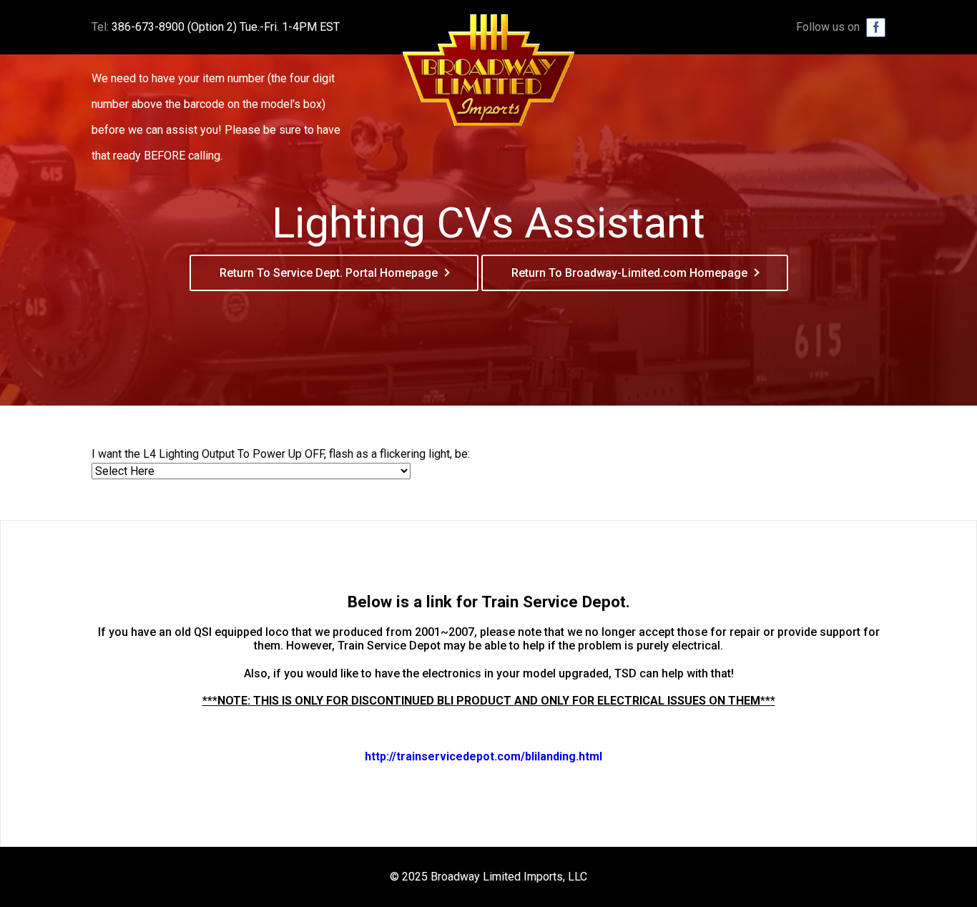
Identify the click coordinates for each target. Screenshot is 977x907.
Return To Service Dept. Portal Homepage (329, 273)
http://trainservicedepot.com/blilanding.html (483, 756)
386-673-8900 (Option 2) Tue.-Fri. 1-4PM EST (226, 27)
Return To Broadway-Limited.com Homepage (629, 273)
